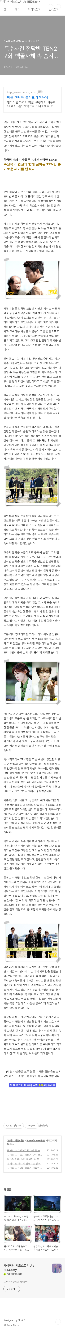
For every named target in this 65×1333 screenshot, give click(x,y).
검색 (50, 7)
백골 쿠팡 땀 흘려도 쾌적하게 (27, 97)
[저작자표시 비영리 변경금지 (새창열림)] (43, 1125)
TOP (58, 1322)
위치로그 (53, 9)
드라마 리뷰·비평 (15, 1140)
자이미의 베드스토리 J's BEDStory (18, 1268)
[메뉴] (58, 6)
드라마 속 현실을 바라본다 (15, 1281)
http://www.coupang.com (21, 92)
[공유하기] (15, 1125)
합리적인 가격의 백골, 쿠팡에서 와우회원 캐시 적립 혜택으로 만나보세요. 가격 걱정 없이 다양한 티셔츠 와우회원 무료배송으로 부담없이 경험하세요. (32, 104)
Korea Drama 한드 (36, 1140)
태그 (17, 9)
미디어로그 (34, 9)
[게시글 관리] (20, 1125)
